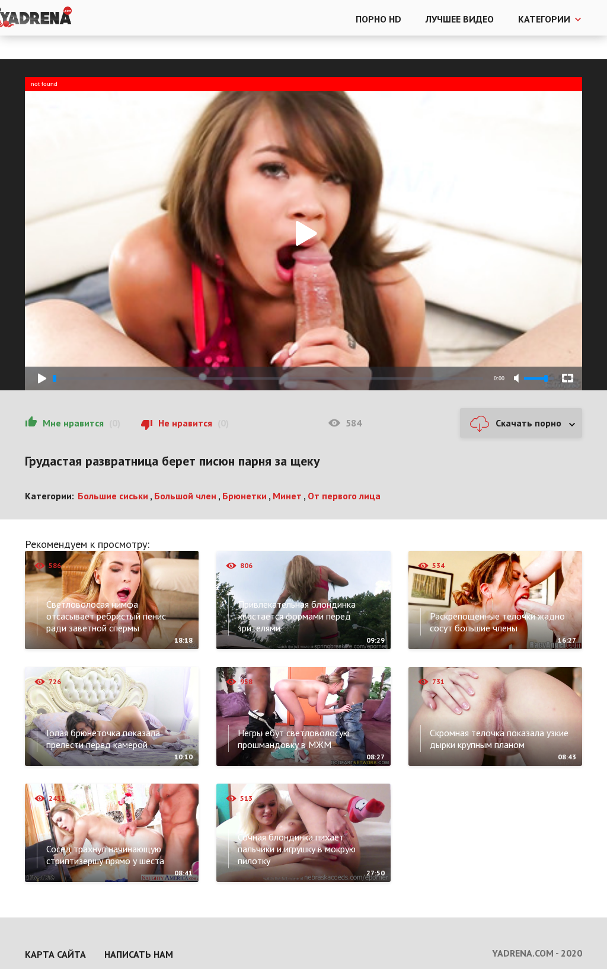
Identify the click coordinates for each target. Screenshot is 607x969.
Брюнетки (244, 496)
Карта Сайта (55, 954)
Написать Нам (138, 954)
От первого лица (344, 496)
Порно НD (378, 19)
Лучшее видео (460, 19)
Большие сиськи (113, 496)
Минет (287, 496)
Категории (544, 19)
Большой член (185, 496)
